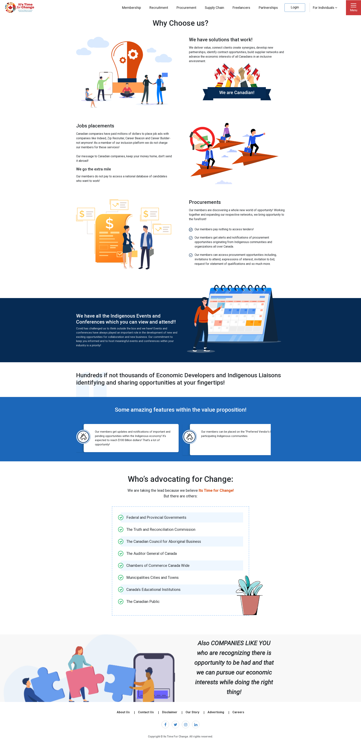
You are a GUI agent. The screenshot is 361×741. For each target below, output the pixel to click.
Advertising (216, 712)
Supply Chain (214, 8)
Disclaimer (169, 712)
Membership (131, 8)
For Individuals (324, 8)
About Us (123, 712)
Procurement (186, 8)
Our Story (192, 712)
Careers (238, 712)
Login (295, 7)
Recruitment (158, 8)
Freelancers (241, 8)
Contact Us (146, 712)
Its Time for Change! (216, 490)
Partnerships (268, 8)
